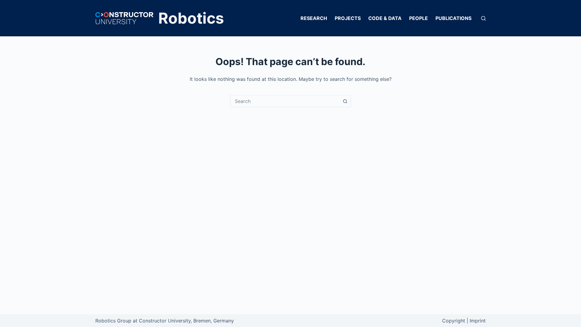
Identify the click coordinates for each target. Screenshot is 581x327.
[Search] (483, 18)
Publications (453, 18)
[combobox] (284, 101)
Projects (348, 18)
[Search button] (345, 101)
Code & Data (385, 18)
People (418, 18)
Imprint (478, 321)
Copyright (453, 321)
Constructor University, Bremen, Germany (186, 321)
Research (313, 18)
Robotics (191, 18)
